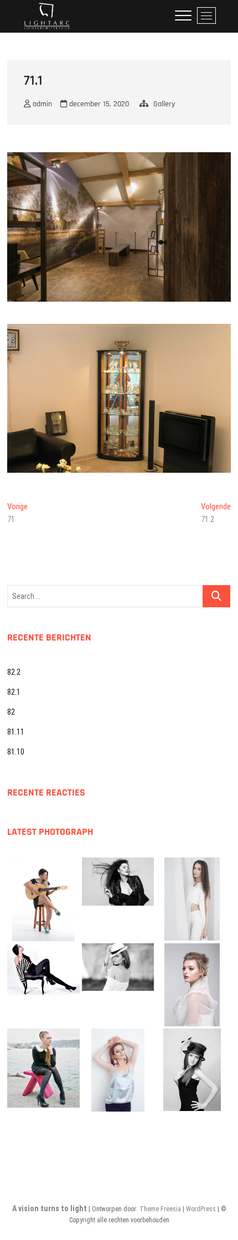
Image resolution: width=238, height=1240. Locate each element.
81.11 (15, 732)
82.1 (13, 692)
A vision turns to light (49, 1208)
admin (41, 104)
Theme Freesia (160, 1209)
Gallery (164, 104)
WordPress (201, 1209)
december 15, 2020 (98, 104)
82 (11, 712)
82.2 (13, 672)
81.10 (15, 752)
